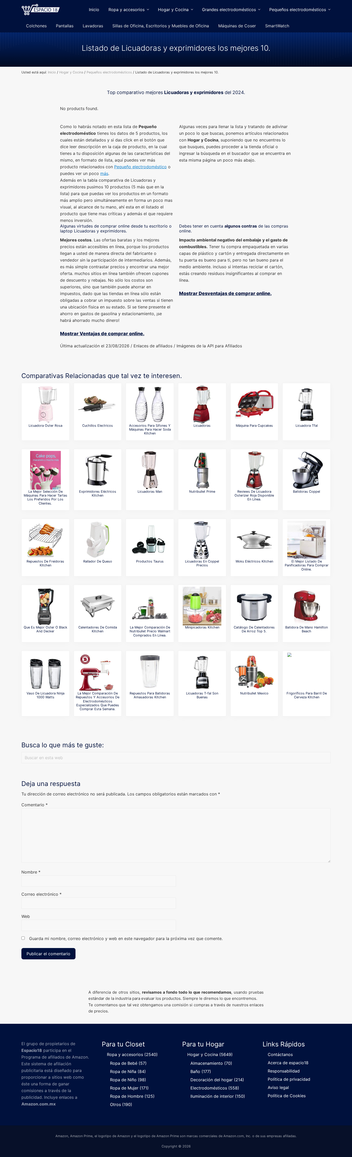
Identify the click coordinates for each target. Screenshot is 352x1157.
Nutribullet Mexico (254, 693)
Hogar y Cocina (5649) (210, 1054)
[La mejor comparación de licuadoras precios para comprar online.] (45, 606)
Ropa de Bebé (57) (128, 1063)
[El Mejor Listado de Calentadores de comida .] (97, 606)
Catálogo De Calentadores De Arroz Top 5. (254, 629)
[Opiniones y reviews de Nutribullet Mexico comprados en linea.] (254, 672)
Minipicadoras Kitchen (202, 627)
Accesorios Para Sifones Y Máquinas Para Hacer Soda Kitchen (150, 429)
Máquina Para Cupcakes (254, 425)
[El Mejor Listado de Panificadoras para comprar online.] (306, 540)
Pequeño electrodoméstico (140, 166)
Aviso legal (278, 1087)
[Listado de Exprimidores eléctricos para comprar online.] (97, 470)
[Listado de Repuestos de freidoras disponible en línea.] (45, 540)
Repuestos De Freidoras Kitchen (45, 563)
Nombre (30, 872)
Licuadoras (202, 425)
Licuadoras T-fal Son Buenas (202, 695)
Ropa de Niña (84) (128, 1071)
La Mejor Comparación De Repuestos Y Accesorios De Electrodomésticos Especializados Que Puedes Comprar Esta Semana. (97, 701)
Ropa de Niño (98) (128, 1079)
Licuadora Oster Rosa (45, 425)
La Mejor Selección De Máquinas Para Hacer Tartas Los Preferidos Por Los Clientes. (45, 497)
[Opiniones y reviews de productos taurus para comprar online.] (150, 540)
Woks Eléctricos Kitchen (254, 561)
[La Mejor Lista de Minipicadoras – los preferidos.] (202, 606)
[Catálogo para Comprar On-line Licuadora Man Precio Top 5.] (150, 470)
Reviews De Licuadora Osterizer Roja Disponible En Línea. (254, 495)
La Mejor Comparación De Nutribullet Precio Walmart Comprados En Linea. (150, 631)
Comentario (34, 804)
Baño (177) (200, 1071)
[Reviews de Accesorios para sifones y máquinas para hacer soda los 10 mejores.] (150, 404)
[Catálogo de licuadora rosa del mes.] (45, 404)
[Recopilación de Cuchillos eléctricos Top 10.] (97, 404)
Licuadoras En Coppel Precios (202, 563)
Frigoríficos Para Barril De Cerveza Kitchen (307, 695)
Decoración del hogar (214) (217, 1079)
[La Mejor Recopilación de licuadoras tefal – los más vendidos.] (202, 672)
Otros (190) (121, 1104)
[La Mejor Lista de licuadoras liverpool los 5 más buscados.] (202, 404)
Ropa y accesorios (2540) (132, 1054)
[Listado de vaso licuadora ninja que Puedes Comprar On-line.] (45, 672)
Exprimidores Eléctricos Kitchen (97, 493)
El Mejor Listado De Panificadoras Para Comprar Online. (307, 565)
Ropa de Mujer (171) (129, 1088)
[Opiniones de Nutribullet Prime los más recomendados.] (202, 470)
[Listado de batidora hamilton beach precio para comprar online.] (306, 606)
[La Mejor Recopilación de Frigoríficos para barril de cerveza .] (306, 672)
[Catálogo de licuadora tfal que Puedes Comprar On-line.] (306, 404)
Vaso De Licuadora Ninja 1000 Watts (45, 695)
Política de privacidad (289, 1079)
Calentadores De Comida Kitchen (97, 629)
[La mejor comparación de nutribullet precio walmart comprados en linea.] (150, 606)
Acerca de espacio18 (288, 1062)
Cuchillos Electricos (97, 425)
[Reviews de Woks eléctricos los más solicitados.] (254, 540)
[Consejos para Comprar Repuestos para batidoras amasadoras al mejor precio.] (150, 672)
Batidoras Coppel (306, 491)
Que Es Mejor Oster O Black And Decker (45, 629)
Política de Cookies (287, 1095)
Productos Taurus (150, 561)
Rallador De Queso (97, 561)
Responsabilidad (284, 1071)
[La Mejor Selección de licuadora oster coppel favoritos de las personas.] (202, 540)
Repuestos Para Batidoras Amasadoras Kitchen (150, 695)
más (104, 173)
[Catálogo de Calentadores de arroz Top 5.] (254, 606)
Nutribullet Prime (202, 491)
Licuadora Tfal (307, 425)
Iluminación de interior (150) (217, 1096)
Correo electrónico (41, 894)
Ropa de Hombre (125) (132, 1096)
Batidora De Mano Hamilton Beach (306, 629)
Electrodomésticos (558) (214, 1088)
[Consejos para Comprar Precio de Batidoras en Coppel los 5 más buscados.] (306, 470)
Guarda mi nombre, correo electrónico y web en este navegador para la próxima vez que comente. (126, 938)
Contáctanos (280, 1054)
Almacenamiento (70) (211, 1063)
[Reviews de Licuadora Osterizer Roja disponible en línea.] (254, 470)
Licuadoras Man (150, 491)
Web (25, 916)
